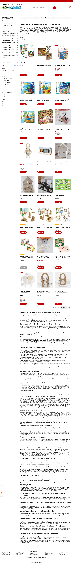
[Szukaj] (54, 7)
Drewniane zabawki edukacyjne (10, 51)
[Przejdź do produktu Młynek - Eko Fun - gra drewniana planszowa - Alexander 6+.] (63, 245)
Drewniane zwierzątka (10, 59)
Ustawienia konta (19, 553)
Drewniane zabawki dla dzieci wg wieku (10, 28)
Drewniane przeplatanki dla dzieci (10, 38)
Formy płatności (33, 553)
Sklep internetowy (36, 562)
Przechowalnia (19, 554)
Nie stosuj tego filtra (8, 78)
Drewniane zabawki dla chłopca (10, 55)
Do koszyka (23, 75)
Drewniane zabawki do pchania (10, 42)
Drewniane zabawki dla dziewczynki (10, 53)
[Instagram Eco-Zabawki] (21, 4)
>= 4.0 (5, 82)
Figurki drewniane (10, 57)
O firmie (60, 553)
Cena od (4, 70)
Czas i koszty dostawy (34, 554)
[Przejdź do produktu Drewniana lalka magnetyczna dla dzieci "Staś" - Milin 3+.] (28, 150)
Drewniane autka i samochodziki (10, 33)
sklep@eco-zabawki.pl (14, 4)
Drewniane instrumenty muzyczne (10, 47)
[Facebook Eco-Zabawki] (19, 4)
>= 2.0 (5, 86)
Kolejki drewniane (10, 37)
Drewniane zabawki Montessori (10, 49)
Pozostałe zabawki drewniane (10, 62)
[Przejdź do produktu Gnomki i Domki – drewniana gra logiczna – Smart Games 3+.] (45, 87)
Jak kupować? (47, 554)
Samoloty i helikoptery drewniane (10, 35)
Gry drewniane (10, 44)
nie (4, 96)
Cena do (12, 70)
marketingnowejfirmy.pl (41, 557)
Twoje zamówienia (20, 552)
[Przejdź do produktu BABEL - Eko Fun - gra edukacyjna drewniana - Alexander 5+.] (28, 51)
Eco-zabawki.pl (4, 15)
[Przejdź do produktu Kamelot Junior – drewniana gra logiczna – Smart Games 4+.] (63, 87)
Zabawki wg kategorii (12, 15)
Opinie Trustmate (62, 554)
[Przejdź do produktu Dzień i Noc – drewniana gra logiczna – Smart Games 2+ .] (28, 87)
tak (4, 94)
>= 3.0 (5, 84)
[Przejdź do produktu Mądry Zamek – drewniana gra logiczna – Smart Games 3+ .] (28, 116)
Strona (54, 307)
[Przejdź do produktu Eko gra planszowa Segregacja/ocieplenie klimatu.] (63, 184)
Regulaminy (4, 553)
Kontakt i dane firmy (63, 552)
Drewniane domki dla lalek (10, 25)
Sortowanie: (22, 37)
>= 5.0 (5, 80)
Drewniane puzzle (10, 31)
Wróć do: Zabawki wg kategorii (9, 23)
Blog (45, 552)
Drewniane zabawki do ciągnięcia (10, 40)
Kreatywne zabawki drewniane (10, 45)
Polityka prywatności (48, 553)
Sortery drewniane (10, 60)
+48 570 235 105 (6, 4)
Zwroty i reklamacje (6, 552)
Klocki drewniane (10, 29)
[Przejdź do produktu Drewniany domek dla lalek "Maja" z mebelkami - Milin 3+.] (28, 184)
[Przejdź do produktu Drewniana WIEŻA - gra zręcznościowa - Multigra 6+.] (45, 116)
